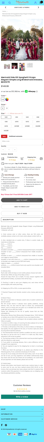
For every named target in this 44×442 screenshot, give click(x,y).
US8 (6, 121)
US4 (27, 117)
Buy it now (22, 213)
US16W (16, 126)
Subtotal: (4, 154)
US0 (6, 117)
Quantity (3, 146)
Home (4, 11)
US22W (6, 130)
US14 (38, 121)
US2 (16, 117)
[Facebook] (1, 425)
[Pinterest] (6, 425)
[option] (22, 7)
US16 (6, 126)
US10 (16, 121)
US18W (27, 126)
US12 (27, 121)
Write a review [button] (22, 397)
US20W (38, 126)
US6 (38, 117)
